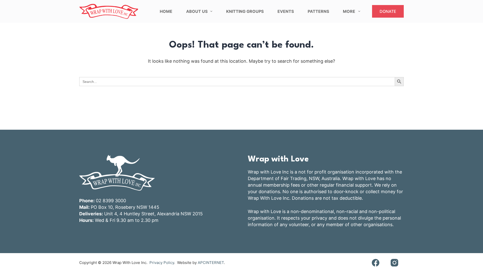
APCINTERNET (211, 262)
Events (285, 11)
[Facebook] (375, 262)
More (349, 11)
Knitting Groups (245, 11)
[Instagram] (394, 262)
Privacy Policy (161, 262)
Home (166, 11)
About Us (197, 11)
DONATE (388, 11)
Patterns (318, 11)
